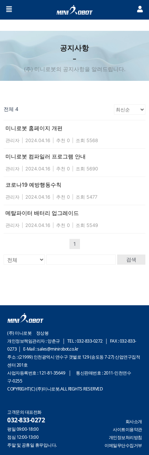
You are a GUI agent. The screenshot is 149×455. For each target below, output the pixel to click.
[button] (9, 10)
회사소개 (133, 421)
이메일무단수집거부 (123, 445)
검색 (131, 259)
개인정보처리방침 (125, 437)
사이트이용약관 (127, 429)
